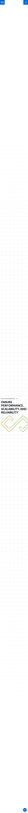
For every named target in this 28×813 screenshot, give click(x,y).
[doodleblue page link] (2, 2)
